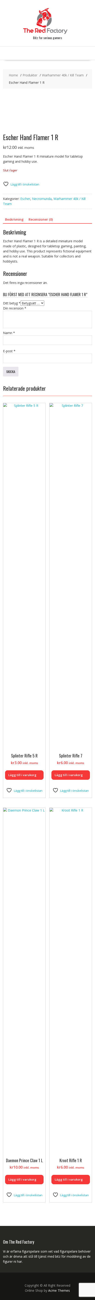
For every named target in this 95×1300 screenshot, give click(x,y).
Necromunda (42, 198)
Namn (9, 333)
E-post (9, 351)
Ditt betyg (12, 303)
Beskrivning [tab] (14, 219)
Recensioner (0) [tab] (41, 219)
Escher (25, 198)
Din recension (14, 308)
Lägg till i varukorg (22, 775)
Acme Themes (59, 1290)
